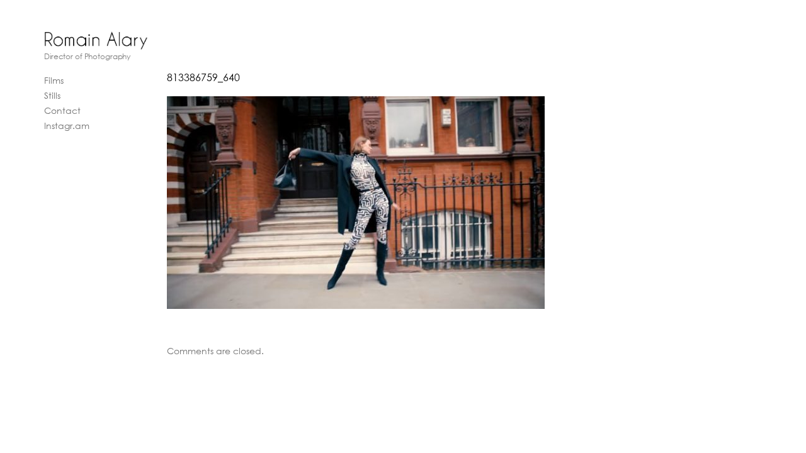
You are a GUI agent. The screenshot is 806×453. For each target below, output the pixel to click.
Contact (62, 110)
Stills (52, 95)
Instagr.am (66, 125)
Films (54, 80)
